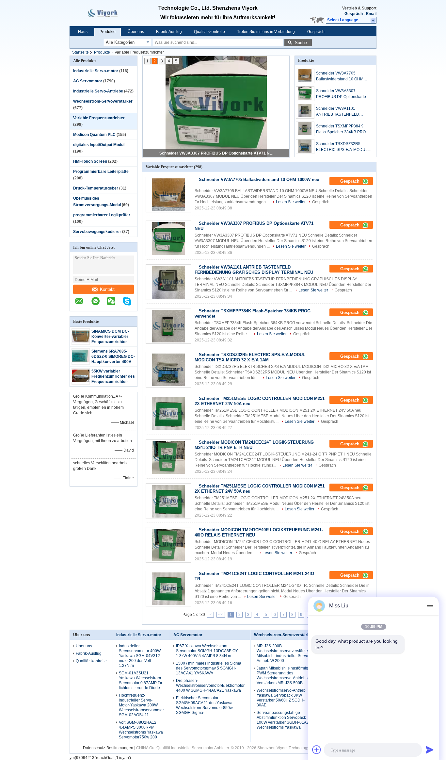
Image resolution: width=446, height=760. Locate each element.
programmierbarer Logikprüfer (101, 215)
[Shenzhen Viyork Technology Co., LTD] (373, 20)
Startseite (80, 52)
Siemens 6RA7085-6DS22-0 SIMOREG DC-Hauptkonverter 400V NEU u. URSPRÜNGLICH (113, 361)
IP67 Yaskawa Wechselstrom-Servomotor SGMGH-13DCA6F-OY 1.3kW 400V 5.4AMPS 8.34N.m (207, 651)
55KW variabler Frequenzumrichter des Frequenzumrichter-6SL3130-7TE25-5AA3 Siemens (113, 381)
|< (210, 614)
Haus (83, 31)
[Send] (429, 749)
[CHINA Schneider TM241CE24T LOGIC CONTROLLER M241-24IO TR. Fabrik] (168, 588)
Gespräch (353, 13)
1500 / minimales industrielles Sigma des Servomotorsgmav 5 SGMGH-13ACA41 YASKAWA (208, 668)
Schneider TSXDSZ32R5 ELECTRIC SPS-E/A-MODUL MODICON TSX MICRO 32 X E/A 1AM (342, 147)
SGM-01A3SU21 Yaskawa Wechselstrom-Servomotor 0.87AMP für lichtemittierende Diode (140, 680)
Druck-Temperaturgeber (95, 188)
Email (371, 13)
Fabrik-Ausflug (169, 31)
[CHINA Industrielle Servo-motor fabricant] (107, 13)
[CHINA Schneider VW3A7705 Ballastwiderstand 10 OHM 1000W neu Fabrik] (168, 194)
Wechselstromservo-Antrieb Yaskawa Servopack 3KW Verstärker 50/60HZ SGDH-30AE (281, 697)
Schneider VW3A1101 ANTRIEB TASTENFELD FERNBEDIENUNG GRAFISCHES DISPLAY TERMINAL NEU (337, 111)
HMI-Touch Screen (90, 161)
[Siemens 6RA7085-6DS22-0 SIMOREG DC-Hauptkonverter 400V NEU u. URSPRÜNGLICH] (80, 361)
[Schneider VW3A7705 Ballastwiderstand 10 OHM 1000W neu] (305, 76)
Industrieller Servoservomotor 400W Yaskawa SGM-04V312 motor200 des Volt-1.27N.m (140, 656)
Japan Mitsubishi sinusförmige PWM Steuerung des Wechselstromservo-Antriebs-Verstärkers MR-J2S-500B (284, 675)
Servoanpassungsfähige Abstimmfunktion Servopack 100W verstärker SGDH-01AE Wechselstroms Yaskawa (283, 720)
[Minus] (430, 606)
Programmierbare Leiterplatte (101, 171)
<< (220, 614)
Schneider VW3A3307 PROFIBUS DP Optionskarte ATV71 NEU (216, 153)
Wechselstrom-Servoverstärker (103, 101)
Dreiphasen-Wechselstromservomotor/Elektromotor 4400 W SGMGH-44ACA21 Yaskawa (210, 685)
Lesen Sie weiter (291, 202)
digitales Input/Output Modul (98, 144)
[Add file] (316, 749)
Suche (301, 42)
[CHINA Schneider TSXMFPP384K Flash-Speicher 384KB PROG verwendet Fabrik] (168, 326)
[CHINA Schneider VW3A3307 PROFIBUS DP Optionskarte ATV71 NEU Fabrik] (168, 238)
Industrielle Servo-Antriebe (98, 91)
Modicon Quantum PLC (94, 134)
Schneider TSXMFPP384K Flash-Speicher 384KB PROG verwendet (342, 129)
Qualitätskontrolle (209, 31)
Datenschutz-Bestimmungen (108, 748)
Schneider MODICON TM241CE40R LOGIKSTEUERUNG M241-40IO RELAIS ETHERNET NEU (259, 532)
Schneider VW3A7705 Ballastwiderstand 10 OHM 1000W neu (339, 76)
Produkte (108, 31)
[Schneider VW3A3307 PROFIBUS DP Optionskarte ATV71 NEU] (305, 93)
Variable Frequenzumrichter (99, 118)
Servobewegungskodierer (97, 231)
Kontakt (107, 289)
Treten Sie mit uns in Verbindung (266, 31)
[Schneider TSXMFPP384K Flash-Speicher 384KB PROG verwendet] (305, 129)
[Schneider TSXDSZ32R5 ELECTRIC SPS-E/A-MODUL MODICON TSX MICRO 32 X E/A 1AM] (305, 146)
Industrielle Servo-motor (95, 71)
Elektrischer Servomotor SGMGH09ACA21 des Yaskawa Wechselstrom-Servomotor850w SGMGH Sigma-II (204, 705)
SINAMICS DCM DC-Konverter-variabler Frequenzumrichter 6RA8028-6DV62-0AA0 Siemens (112, 342)
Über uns (136, 31)
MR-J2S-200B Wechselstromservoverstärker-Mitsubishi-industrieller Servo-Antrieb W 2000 (284, 653)
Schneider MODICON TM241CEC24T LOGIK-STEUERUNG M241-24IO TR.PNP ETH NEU (254, 445)
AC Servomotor (87, 81)
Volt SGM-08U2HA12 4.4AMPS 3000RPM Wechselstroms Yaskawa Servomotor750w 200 (141, 729)
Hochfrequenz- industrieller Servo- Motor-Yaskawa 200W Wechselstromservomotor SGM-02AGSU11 (141, 705)
